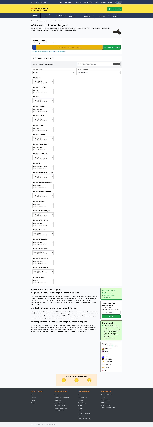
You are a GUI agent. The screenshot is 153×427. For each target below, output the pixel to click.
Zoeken (116, 64)
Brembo (33, 400)
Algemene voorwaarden (84, 413)
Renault (52, 21)
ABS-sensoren (43, 21)
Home (60, 2)
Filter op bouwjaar (37, 69)
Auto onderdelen (69, 2)
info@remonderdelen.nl (108, 407)
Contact (110, 2)
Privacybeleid (81, 416)
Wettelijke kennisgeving (84, 418)
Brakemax (33, 397)
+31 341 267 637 (106, 405)
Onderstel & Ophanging (60, 408)
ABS (32, 395)
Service (96, 2)
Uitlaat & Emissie (58, 411)
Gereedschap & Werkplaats (61, 397)
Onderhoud (57, 400)
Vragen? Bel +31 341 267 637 (38, 2)
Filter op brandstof (83, 69)
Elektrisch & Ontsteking (60, 405)
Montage (103, 2)
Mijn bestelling (88, 2)
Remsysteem (57, 395)
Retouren (78, 2)
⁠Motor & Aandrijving (59, 403)
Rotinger (33, 403)
